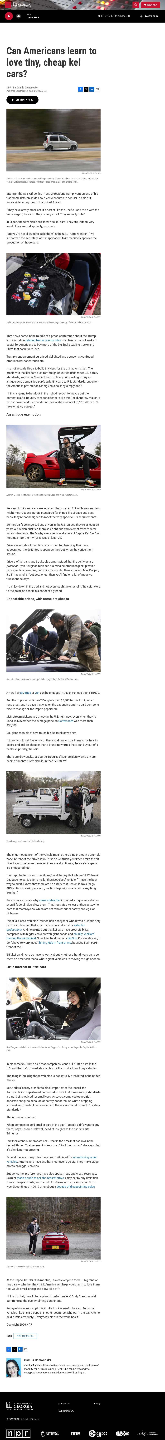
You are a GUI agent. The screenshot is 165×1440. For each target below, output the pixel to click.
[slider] (23, 16)
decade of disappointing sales (76, 1186)
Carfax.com (65, 721)
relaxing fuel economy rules (43, 340)
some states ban (50, 900)
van (37, 692)
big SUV (72, 938)
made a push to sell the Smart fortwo (40, 1178)
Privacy (96, 1403)
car (21, 692)
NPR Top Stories (25, 1336)
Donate (152, 5)
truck (27, 692)
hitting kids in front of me (55, 942)
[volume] (18, 16)
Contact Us (64, 1403)
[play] (8, 16)
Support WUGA (66, 1411)
